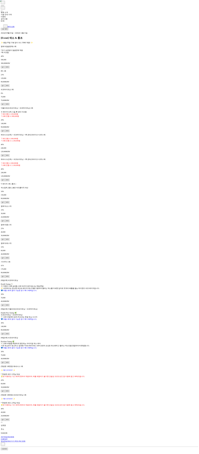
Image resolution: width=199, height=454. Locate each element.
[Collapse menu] (3, 451)
